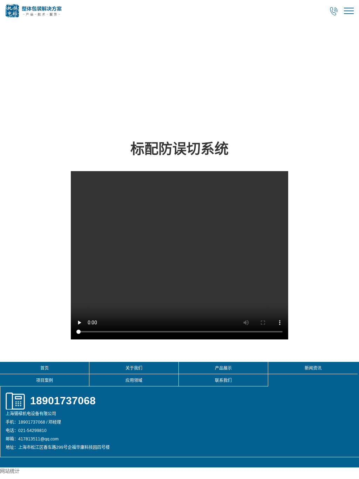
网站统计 (10, 471)
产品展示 (223, 368)
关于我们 (134, 368)
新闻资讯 (313, 368)
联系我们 (223, 380)
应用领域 (134, 380)
